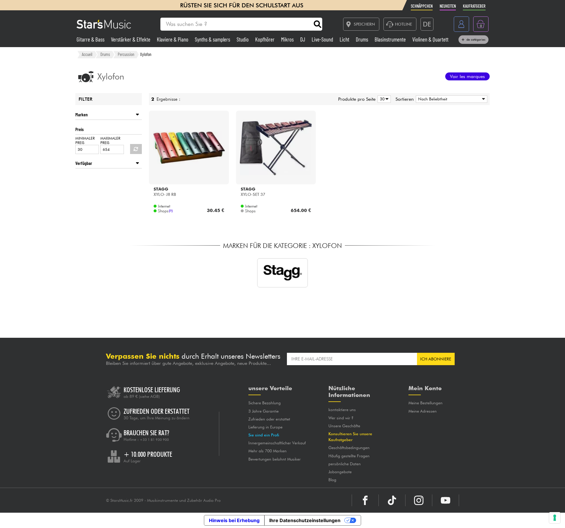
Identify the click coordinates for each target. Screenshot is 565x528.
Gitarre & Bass (91, 39)
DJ (303, 39)
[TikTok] (392, 500)
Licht (345, 39)
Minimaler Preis (85, 140)
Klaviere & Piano (173, 39)
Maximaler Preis (110, 140)
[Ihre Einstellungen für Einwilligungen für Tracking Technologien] (554, 517)
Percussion (126, 54)
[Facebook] (365, 500)
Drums (362, 39)
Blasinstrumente (391, 39)
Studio (243, 39)
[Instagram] (419, 500)
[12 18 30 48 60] (383, 99)
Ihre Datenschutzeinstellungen (304, 520)
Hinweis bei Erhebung (234, 520)
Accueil (87, 54)
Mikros (288, 39)
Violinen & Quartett (430, 39)
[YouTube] (445, 500)
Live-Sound (323, 39)
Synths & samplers (213, 39)
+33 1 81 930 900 (154, 440)
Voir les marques (467, 76)
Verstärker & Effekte (131, 39)
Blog (332, 479)
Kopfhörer (265, 39)
